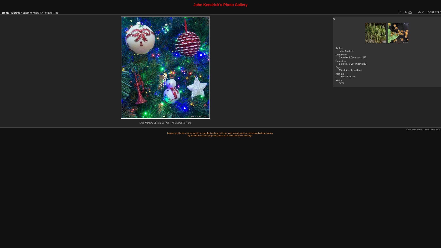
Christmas (344, 70)
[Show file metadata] (410, 12)
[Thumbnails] (419, 12)
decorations (356, 70)
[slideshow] (405, 12)
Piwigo (419, 129)
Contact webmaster (432, 129)
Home (5, 12)
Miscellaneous (348, 76)
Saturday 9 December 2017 (352, 57)
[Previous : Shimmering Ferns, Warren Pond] (423, 12)
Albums (15, 12)
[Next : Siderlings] (428, 12)
